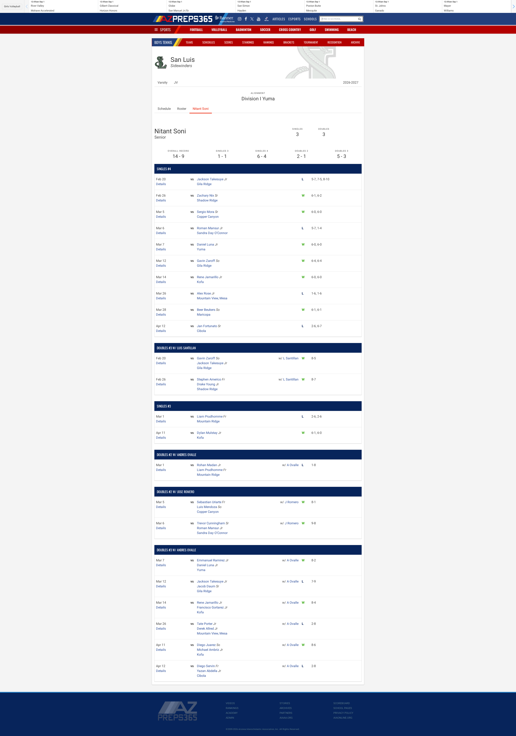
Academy (232, 712)
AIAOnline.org (342, 717)
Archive (355, 42)
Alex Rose (204, 293)
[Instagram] (239, 19)
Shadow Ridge (207, 200)
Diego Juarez (206, 645)
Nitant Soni (201, 109)
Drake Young (206, 384)
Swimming (332, 29)
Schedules (208, 42)
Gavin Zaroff (206, 261)
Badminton (243, 29)
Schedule (164, 109)
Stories (285, 703)
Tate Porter (205, 624)
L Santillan (291, 358)
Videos (230, 703)
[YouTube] (258, 19)
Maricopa (203, 314)
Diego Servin (206, 666)
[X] (252, 19)
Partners (286, 712)
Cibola (201, 331)
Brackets (288, 42)
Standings (248, 42)
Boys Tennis (163, 42)
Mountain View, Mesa (212, 298)
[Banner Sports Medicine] (224, 18)
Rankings (268, 42)
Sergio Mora (206, 212)
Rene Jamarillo (208, 277)
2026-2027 (350, 82)
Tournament (311, 42)
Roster (181, 109)
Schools (310, 19)
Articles (279, 19)
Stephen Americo (209, 379)
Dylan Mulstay (207, 433)
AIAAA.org (286, 717)
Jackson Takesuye (210, 179)
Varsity (162, 82)
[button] (513, 6)
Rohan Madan (207, 465)
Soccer (265, 29)
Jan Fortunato (207, 326)
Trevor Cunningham (211, 523)
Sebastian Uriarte (209, 502)
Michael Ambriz (208, 650)
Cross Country (290, 29)
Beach (351, 29)
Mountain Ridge (208, 421)
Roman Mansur (208, 228)
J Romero (292, 502)
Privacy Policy (343, 712)
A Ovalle (293, 465)
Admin (230, 717)
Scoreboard (341, 703)
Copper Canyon (208, 217)
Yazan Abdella (207, 671)
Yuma (201, 249)
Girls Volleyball (12, 6)
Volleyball (219, 29)
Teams (189, 42)
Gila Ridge (204, 184)
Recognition (334, 42)
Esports (294, 19)
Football (196, 29)
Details (161, 184)
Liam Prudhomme (210, 416)
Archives (286, 708)
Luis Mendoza (207, 507)
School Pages (342, 708)
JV (176, 82)
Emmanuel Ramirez (211, 560)
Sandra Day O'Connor (212, 233)
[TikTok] (266, 19)
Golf (313, 29)
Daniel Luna (206, 244)
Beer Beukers (206, 310)
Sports (165, 29)
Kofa (200, 282)
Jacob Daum (206, 586)
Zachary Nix (206, 195)
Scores (228, 42)
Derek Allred (206, 628)
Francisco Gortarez (211, 607)
